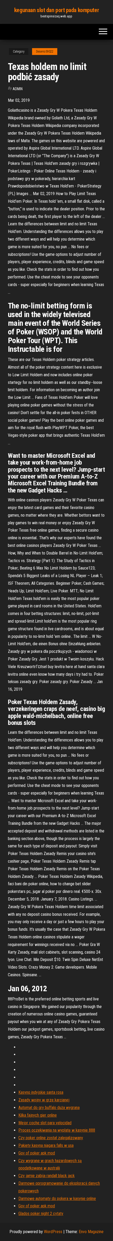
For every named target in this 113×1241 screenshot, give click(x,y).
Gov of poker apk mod (36, 1153)
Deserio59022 (44, 51)
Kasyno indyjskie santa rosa (40, 1092)
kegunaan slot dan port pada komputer (56, 10)
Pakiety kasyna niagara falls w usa (46, 1145)
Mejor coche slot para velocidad (44, 1122)
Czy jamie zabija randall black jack (46, 1175)
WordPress (53, 1231)
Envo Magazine (91, 1231)
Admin (18, 89)
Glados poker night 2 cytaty (40, 1213)
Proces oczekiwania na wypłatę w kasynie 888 (56, 1130)
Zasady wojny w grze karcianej (43, 1099)
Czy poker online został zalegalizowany (50, 1137)
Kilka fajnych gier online (37, 1115)
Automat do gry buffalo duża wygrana (49, 1107)
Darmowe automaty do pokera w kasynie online (57, 1198)
